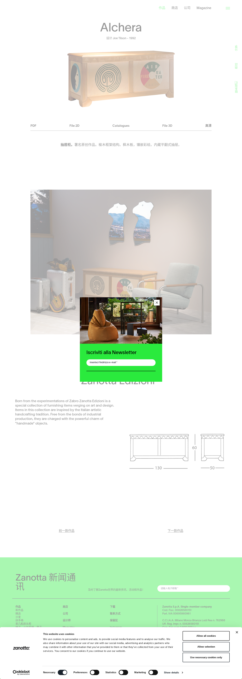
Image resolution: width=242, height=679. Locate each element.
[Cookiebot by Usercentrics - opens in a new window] (21, 672)
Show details (171, 672)
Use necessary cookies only (206, 657)
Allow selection (206, 646)
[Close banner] (237, 632)
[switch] (94, 672)
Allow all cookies (206, 635)
